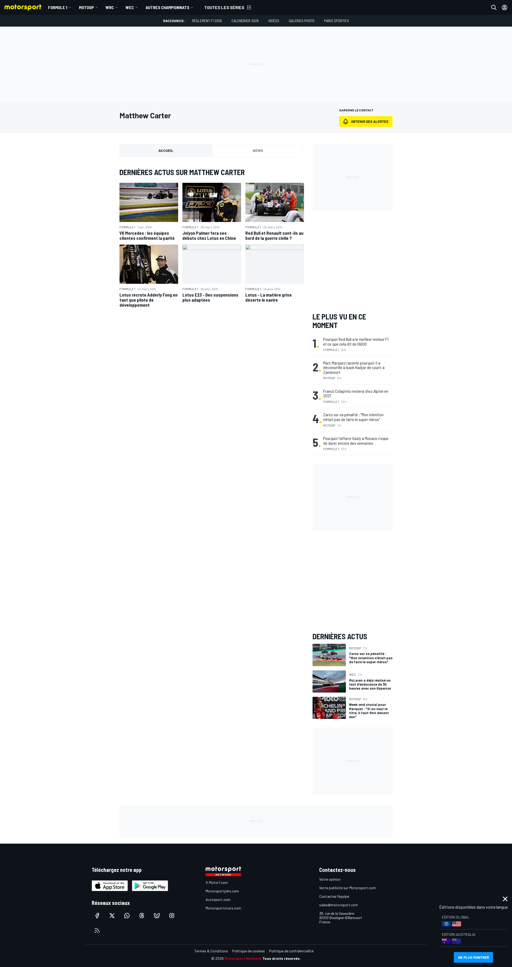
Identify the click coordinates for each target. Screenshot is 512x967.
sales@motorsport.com (338, 905)
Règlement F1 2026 (207, 20)
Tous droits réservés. (281, 958)
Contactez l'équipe (334, 896)
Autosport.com (218, 899)
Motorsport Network (243, 958)
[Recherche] (494, 7)
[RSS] (97, 930)
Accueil (165, 150)
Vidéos (273, 20)
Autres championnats (167, 7)
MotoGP (86, 7)
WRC (110, 7)
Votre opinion (330, 879)
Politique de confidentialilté (291, 951)
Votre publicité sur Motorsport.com (347, 887)
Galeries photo (301, 20)
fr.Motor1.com (217, 882)
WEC (130, 7)
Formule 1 (57, 7)
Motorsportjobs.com (222, 891)
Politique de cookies (248, 951)
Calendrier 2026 (245, 20)
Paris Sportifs (336, 20)
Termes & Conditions (211, 951)
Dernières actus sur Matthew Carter (182, 172)
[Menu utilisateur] (504, 7)
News (258, 150)
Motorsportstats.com (223, 908)
